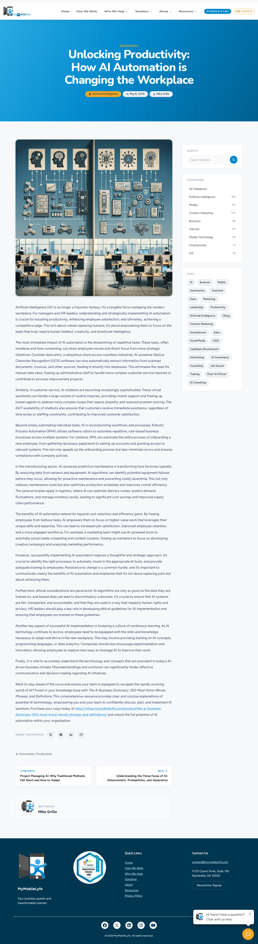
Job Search (217, 365)
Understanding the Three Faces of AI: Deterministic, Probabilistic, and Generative (137, 778)
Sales (217, 332)
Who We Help (114, 11)
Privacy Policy (134, 896)
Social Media (197, 340)
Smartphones (198, 332)
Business (205, 282)
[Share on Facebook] (61, 734)
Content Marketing (201, 323)
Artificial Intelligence (105, 94)
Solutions (141, 11)
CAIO (216, 340)
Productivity (44, 753)
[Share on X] (50, 734)
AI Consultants (220, 357)
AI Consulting (198, 382)
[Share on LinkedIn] (71, 734)
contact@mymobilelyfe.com (210, 862)
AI (191, 282)
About (163, 11)
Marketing (209, 299)
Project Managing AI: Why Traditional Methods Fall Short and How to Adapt (52, 778)
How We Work (86, 11)
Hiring (226, 315)
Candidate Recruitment (204, 349)
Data (193, 299)
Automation (27, 753)
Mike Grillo (47, 812)
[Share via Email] (81, 734)
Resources (186, 11)
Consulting (196, 365)
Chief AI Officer (216, 374)
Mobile (222, 282)
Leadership (196, 307)
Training (195, 374)
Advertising (197, 357)
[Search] (233, 159)
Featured (217, 290)
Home (65, 11)
